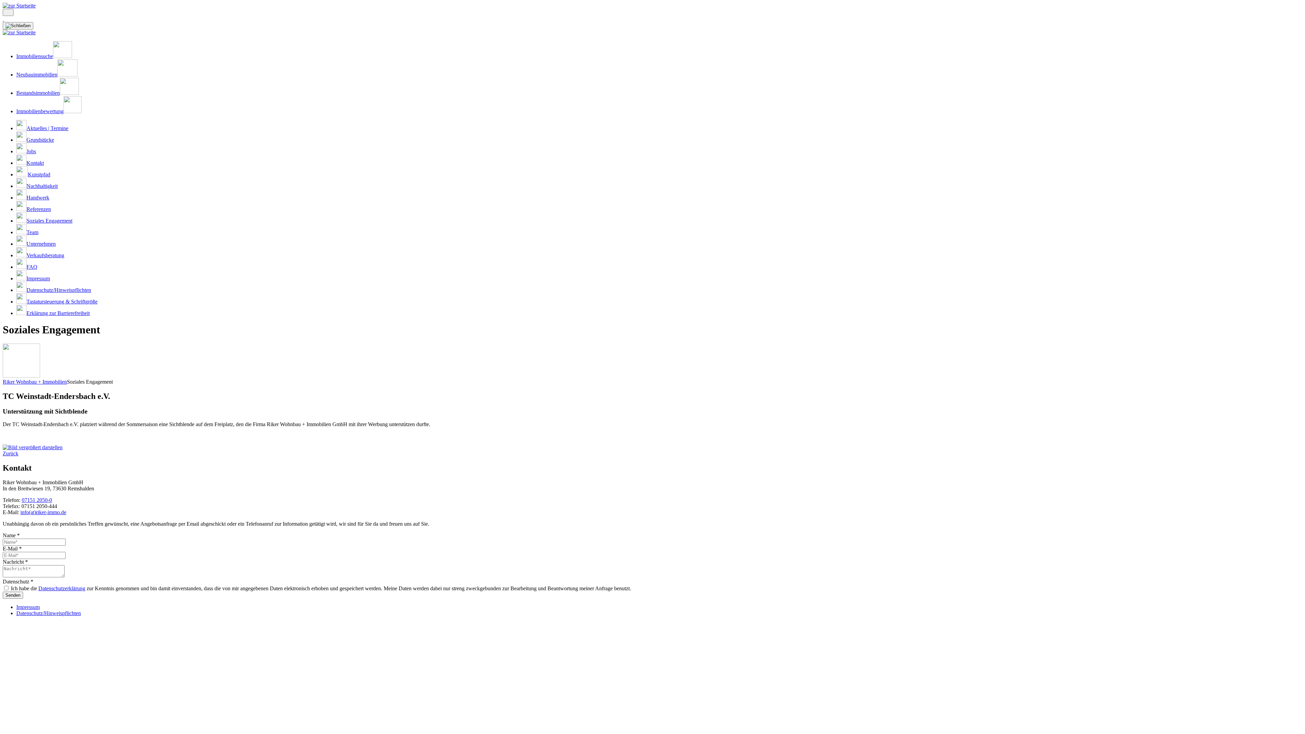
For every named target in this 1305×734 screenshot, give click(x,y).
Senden (12, 595)
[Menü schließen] (18, 26)
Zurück (10, 453)
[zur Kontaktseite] (3, 19)
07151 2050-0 (37, 500)
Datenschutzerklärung (61, 588)
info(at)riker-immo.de (43, 512)
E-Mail (12, 549)
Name (11, 535)
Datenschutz (18, 581)
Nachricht (15, 562)
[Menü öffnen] (8, 12)
